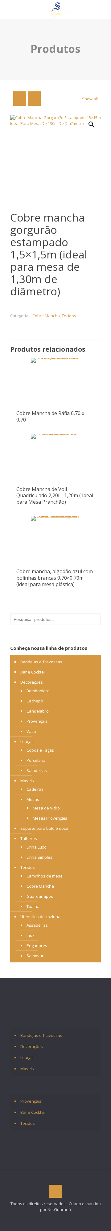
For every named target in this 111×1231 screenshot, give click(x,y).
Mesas (33, 799)
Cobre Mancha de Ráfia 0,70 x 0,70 (50, 416)
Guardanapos (40, 896)
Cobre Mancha (46, 315)
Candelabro (38, 711)
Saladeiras (37, 770)
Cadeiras (35, 789)
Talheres (28, 838)
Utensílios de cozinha (40, 916)
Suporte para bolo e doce (44, 828)
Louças (27, 741)
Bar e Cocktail (33, 672)
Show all (90, 99)
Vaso (31, 731)
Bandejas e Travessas (41, 662)
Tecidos (69, 315)
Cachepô (35, 701)
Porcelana (36, 760)
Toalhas (34, 906)
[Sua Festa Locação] (58, 9)
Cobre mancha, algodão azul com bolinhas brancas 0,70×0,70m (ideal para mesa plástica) (54, 578)
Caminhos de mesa (45, 876)
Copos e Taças (40, 750)
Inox (31, 935)
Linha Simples (39, 857)
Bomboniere (38, 690)
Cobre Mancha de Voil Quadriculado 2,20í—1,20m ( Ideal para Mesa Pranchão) (54, 496)
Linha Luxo (37, 847)
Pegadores (37, 945)
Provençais (37, 721)
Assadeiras (37, 925)
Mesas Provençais (50, 818)
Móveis (27, 780)
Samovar (35, 955)
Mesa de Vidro (46, 808)
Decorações (31, 682)
